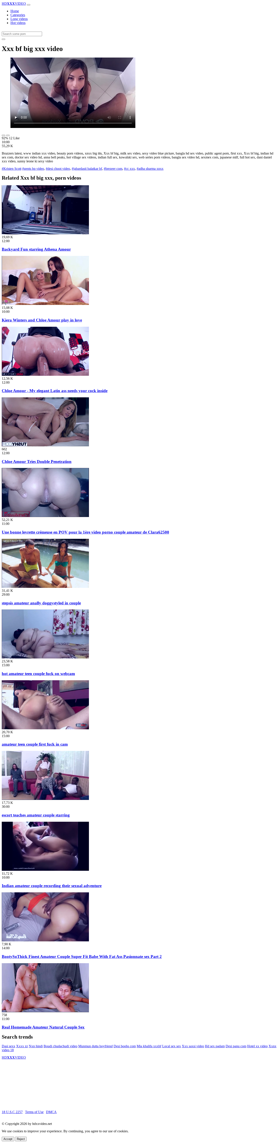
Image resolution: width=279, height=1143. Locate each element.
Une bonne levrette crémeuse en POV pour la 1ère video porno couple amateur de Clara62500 (85, 532)
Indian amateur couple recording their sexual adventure (52, 885)
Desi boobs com (125, 1046)
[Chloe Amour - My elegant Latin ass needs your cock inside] (45, 374)
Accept (7, 1139)
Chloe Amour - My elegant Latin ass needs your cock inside (54, 390)
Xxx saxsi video (193, 1046)
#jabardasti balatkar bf (87, 168)
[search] (3, 39)
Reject (21, 1139)
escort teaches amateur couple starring (36, 815)
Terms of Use (34, 1112)
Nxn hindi (36, 1046)
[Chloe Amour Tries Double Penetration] (45, 445)
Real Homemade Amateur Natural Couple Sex (43, 1027)
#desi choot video (58, 168)
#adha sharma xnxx (150, 168)
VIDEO (14, 3)
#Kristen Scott (11, 168)
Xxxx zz (22, 1046)
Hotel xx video (257, 1046)
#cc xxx (129, 168)
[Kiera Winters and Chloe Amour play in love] (45, 304)
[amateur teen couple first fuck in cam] (45, 728)
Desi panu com (236, 1046)
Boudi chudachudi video (60, 1046)
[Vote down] (8, 135)
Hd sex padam (215, 1046)
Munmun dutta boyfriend (95, 1046)
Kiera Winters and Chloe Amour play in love (42, 320)
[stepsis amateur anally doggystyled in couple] (45, 587)
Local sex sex (171, 1046)
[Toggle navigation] (28, 4)
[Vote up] (3, 135)
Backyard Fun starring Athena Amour (36, 249)
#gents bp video (33, 168)
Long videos (19, 19)
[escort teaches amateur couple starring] (45, 799)
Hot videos (18, 23)
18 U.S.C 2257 (12, 1112)
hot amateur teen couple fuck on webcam (38, 673)
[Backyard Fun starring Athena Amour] (45, 233)
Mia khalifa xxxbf (149, 1046)
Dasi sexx (8, 1046)
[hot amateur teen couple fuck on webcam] (45, 657)
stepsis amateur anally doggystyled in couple (41, 603)
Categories (17, 15)
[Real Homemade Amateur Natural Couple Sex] (45, 1011)
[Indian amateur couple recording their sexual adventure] (45, 869)
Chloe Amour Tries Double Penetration (36, 461)
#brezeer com (113, 168)
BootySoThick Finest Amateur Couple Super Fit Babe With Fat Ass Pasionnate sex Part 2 (82, 956)
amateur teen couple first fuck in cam (35, 744)
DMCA (51, 1112)
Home (14, 11)
